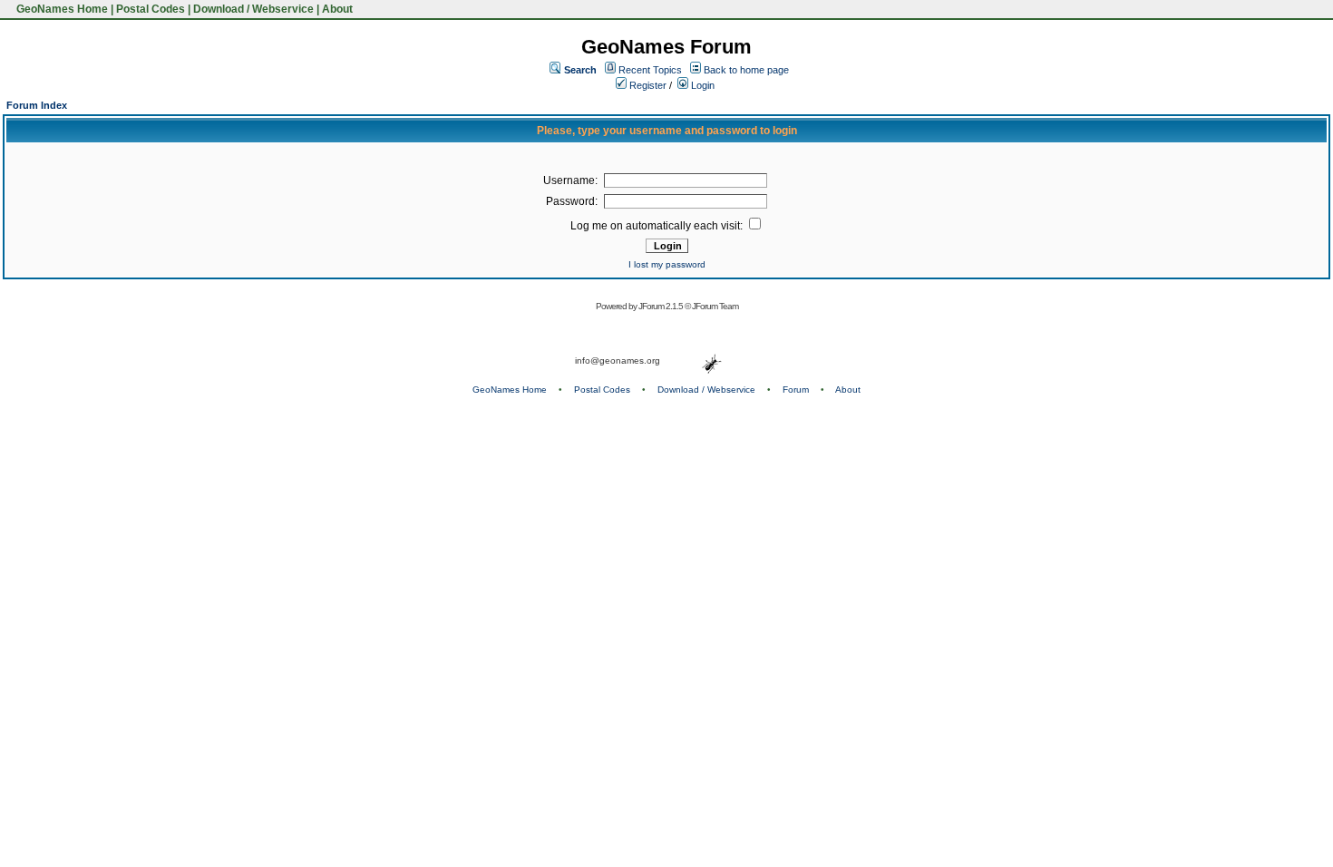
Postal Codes (150, 9)
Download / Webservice (253, 9)
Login (701, 85)
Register (646, 85)
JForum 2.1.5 (661, 306)
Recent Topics (650, 69)
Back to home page (746, 69)
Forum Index (36, 105)
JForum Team (715, 306)
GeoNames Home (61, 9)
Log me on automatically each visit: (657, 225)
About (337, 9)
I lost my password (666, 264)
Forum (796, 390)
